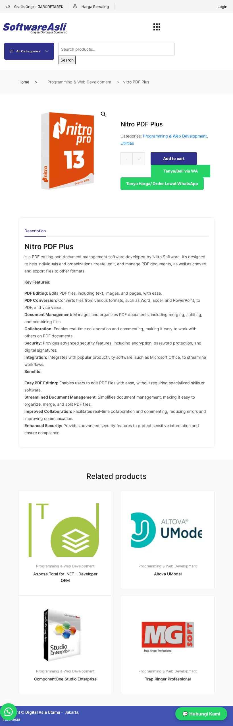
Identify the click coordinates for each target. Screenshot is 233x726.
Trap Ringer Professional (168, 678)
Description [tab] (35, 231)
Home (23, 81)
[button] (103, 114)
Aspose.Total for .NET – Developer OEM (65, 577)
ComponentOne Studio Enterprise (65, 678)
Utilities (127, 143)
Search (67, 60)
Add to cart (173, 158)
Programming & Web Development (79, 81)
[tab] (35, 233)
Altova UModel (168, 573)
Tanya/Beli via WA (180, 171)
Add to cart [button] (68, 713)
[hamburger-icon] (156, 28)
